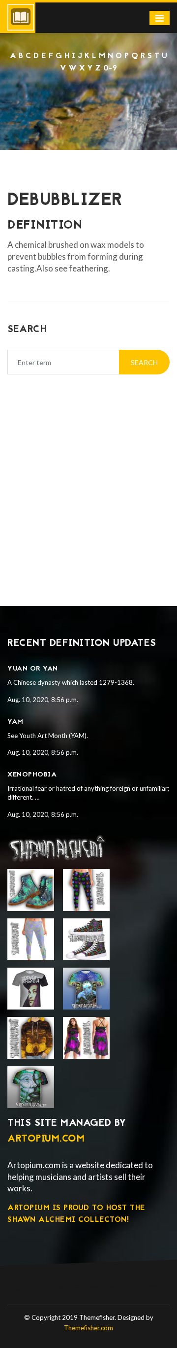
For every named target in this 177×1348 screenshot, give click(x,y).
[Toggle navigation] (159, 18)
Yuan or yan (32, 669)
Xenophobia (32, 775)
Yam (15, 722)
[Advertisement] (88, 478)
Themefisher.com (88, 1328)
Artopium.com (46, 1139)
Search (144, 362)
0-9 (110, 68)
